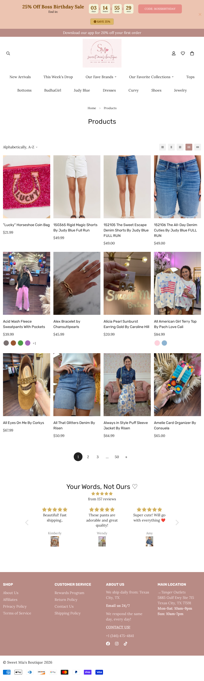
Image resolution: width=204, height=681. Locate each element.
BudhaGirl (52, 90)
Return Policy (66, 599)
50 (117, 457)
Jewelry (180, 90)
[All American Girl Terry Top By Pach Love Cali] (177, 283)
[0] (192, 53)
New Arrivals (20, 77)
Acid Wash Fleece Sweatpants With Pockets (24, 324)
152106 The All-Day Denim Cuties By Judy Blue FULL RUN (175, 230)
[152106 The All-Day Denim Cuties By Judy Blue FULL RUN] (177, 186)
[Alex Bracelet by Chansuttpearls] (77, 283)
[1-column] (162, 147)
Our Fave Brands (99, 77)
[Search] (8, 53)
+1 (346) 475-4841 (120, 635)
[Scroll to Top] (196, 659)
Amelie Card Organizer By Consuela (175, 425)
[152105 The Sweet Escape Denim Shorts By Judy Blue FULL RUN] (127, 186)
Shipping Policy (68, 613)
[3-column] (180, 147)
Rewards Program (69, 592)
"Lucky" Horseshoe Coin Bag (26, 225)
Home (92, 108)
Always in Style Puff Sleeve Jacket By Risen (126, 425)
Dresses (109, 90)
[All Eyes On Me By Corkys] (26, 384)
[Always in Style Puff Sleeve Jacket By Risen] (127, 384)
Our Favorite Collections (149, 77)
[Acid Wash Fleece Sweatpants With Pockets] (26, 283)
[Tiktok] (126, 644)
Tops (190, 77)
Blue (164, 343)
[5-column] (197, 147)
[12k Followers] (117, 644)
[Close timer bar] (200, 14)
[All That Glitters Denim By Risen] (77, 384)
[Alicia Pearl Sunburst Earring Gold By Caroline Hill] (127, 283)
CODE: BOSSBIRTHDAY (160, 9)
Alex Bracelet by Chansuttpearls (66, 324)
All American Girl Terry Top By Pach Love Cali (175, 324)
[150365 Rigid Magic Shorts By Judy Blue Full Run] (77, 186)
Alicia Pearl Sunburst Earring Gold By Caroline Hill (126, 324)
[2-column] (171, 147)
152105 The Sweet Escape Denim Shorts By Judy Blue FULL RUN (126, 230)
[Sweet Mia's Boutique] (102, 53)
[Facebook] (108, 644)
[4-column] (188, 147)
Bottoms (24, 90)
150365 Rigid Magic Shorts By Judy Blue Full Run (75, 227)
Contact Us (64, 606)
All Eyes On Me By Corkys (23, 423)
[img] (102, 493)
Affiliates (10, 599)
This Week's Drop (58, 77)
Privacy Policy (15, 606)
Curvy (133, 90)
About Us (10, 592)
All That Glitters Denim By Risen (74, 425)
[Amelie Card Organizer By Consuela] (177, 384)
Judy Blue (82, 90)
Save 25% (103, 21)
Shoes (156, 90)
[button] (28, 522)
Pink (157, 343)
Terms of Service (17, 613)
